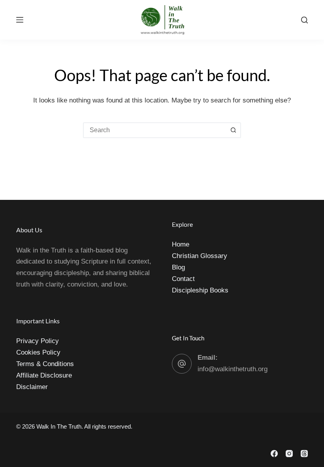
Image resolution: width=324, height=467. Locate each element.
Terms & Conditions (45, 364)
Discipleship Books (200, 290)
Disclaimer (32, 387)
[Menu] (19, 19)
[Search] (304, 20)
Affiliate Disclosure (44, 375)
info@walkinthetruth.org (232, 369)
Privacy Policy (37, 341)
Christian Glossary (199, 256)
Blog (178, 267)
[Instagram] (289, 453)
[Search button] (233, 130)
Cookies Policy (38, 352)
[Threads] (304, 453)
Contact (183, 279)
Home (180, 244)
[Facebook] (274, 453)
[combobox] (155, 130)
